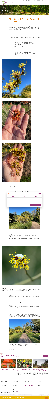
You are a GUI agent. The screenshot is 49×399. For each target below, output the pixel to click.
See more (45, 356)
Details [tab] (24, 196)
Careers (39, 388)
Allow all (35, 204)
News (39, 386)
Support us (34, 0)
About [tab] (36, 196)
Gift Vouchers (25, 2)
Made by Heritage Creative (44, 396)
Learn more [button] (26, 397)
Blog (39, 385)
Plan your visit (33, 2)
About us (29, 2)
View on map (15, 391)
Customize (24, 204)
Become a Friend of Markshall (27, 0)
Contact (38, 0)
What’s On (38, 2)
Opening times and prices (5, 392)
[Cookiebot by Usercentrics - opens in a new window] (37, 193)
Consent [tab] (13, 196)
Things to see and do (44, 2)
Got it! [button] (47, 397)
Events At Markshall (44, 0)
